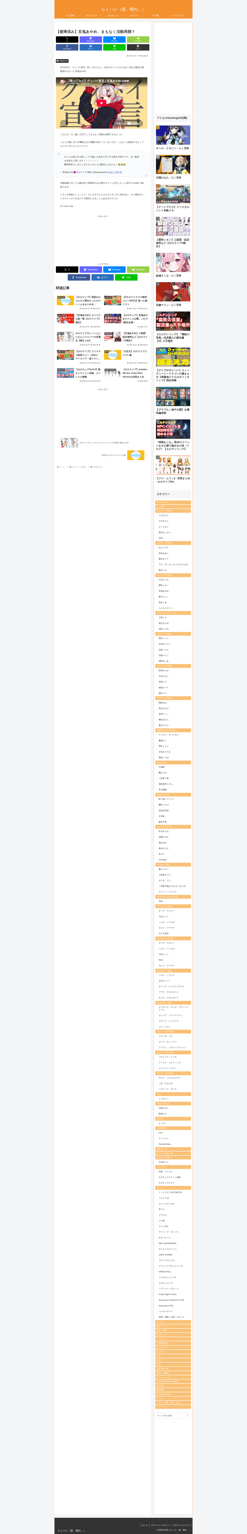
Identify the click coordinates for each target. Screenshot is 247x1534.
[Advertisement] (102, 238)
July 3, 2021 (114, 172)
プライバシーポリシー (161, 1525)
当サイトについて (182, 1525)
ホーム (145, 1525)
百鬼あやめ (63, 61)
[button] (138, 47)
